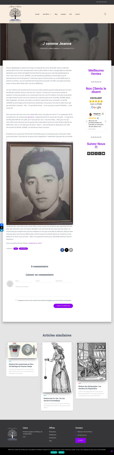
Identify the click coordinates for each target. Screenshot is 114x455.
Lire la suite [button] (92, 129)
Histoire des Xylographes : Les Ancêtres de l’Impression (89, 387)
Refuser (61, 452)
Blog (56, 14)
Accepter (53, 452)
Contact (77, 14)
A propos (63, 14)
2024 (10, 361)
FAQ (70, 14)
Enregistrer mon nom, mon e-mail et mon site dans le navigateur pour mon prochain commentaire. (44, 300)
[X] (1, 227)
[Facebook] (88, 153)
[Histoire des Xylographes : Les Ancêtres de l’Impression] (91, 361)
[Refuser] (112, 451)
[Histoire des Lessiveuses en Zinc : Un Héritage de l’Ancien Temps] (22, 350)
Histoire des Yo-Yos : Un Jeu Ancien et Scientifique (54, 399)
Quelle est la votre (35, 243)
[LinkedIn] (1, 230)
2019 (16, 248)
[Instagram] (96, 153)
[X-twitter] (99, 153)
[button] (105, 121)
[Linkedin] (92, 153)
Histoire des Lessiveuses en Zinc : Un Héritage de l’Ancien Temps (21, 365)
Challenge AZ (23, 248)
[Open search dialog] (105, 14)
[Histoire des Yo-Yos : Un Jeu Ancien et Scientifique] (57, 367)
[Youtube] (103, 153)
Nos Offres (46, 14)
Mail (81, 440)
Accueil (37, 14)
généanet (31, 117)
